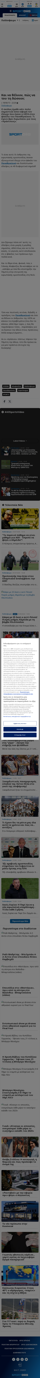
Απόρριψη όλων (19, 735)
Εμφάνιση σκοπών (20, 723)
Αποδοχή (20, 729)
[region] (20, 689)
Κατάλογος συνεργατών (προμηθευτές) (17, 716)
